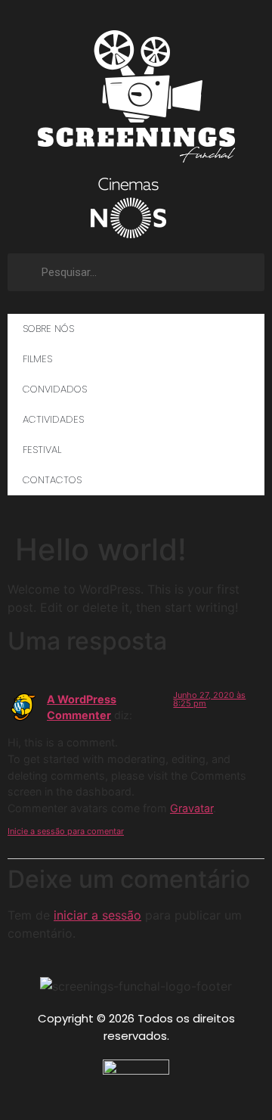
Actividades (53, 419)
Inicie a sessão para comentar (66, 831)
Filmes (37, 359)
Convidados (55, 389)
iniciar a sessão (97, 915)
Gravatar (191, 808)
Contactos (52, 480)
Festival (42, 449)
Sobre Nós (48, 328)
